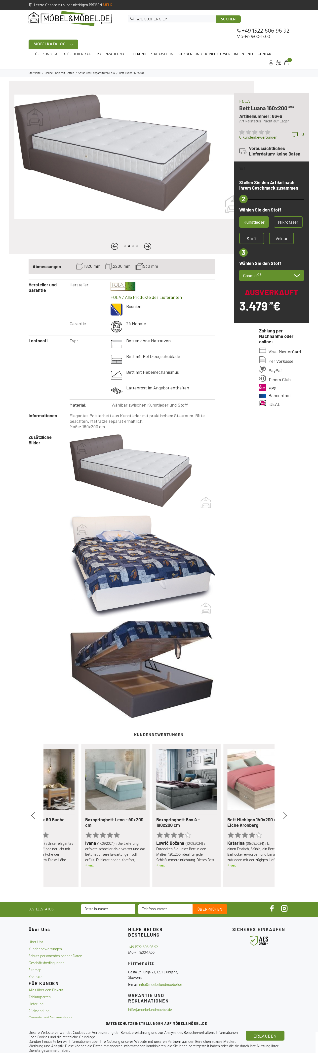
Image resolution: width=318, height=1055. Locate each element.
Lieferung (36, 1004)
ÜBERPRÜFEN (210, 909)
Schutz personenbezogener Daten (55, 956)
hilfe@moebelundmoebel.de (150, 1010)
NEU (251, 54)
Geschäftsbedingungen (47, 963)
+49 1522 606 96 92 (265, 31)
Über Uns (36, 942)
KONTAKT (265, 54)
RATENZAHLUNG (110, 54)
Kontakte (35, 977)
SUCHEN (228, 19)
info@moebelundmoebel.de (160, 985)
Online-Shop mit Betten (59, 73)
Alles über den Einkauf (46, 990)
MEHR (107, 5)
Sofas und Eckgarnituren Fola (96, 73)
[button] (114, 246)
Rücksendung (39, 1011)
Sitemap (35, 970)
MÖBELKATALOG (50, 44)
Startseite (34, 73)
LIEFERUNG (137, 54)
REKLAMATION (161, 54)
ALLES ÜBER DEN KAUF (74, 54)
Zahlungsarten (40, 997)
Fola (244, 101)
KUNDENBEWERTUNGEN (224, 54)
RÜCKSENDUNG (189, 54)
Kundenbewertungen (45, 949)
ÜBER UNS (43, 54)
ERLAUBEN (265, 1036)
